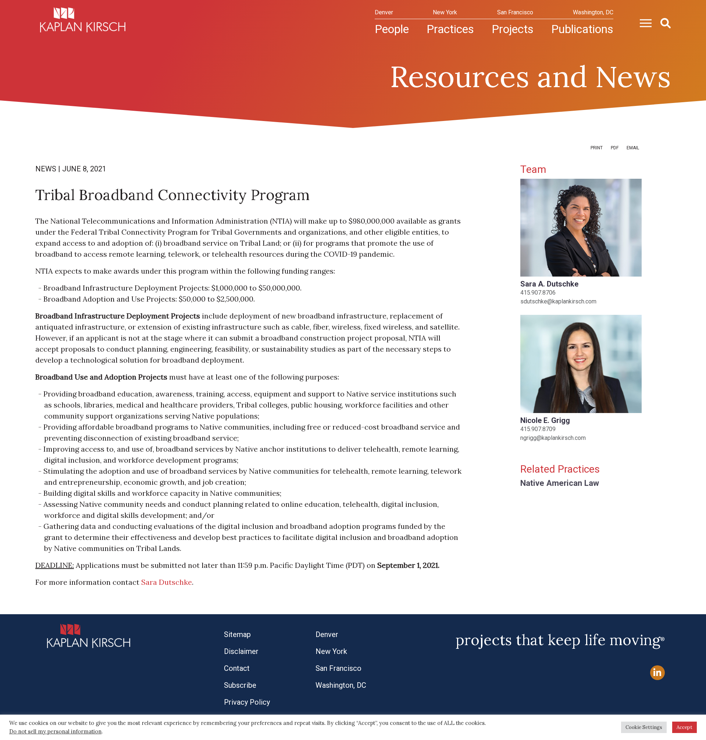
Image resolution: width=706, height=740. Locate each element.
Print (597, 147)
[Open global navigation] (643, 22)
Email (633, 147)
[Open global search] (663, 22)
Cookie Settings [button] (643, 727)
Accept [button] (684, 727)
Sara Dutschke (166, 582)
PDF (614, 147)
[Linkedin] (657, 673)
